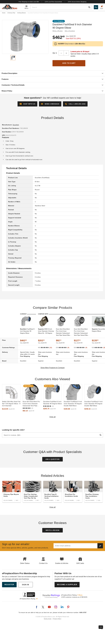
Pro (96, 7)
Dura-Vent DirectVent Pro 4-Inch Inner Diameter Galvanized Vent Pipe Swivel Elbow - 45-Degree (64, 332)
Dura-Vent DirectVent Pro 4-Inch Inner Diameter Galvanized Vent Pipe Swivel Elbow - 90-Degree (82, 332)
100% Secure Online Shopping (77, 1)
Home (3, 13)
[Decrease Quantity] (61, 53)
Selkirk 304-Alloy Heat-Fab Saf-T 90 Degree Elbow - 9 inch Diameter (11, 403)
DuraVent (16, 125)
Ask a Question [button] (70, 31)
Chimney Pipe (11, 13)
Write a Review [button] (57, 31)
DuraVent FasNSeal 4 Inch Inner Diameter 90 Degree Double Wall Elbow (93, 403)
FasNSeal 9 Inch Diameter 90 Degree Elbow (27, 331)
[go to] (11, 392)
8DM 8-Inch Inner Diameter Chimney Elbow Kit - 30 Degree (46, 331)
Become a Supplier (67, 584)
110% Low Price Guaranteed (53, 1)
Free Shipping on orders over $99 (29, 1)
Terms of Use (47, 618)
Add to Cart (69, 63)
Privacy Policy (57, 618)
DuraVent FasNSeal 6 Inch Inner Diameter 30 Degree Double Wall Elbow (73, 403)
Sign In (25, 585)
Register (9, 584)
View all (52, 417)
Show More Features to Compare (53, 368)
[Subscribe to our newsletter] (100, 545)
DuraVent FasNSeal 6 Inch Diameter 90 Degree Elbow (52, 402)
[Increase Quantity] (66, 53)
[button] (50, 103)
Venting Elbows (21, 13)
